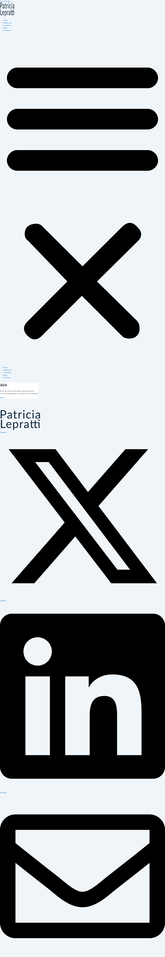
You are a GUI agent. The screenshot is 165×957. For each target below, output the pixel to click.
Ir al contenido (5, 1)
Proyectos (7, 25)
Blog (5, 28)
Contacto (7, 30)
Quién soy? (8, 23)
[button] (82, 199)
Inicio (6, 20)
